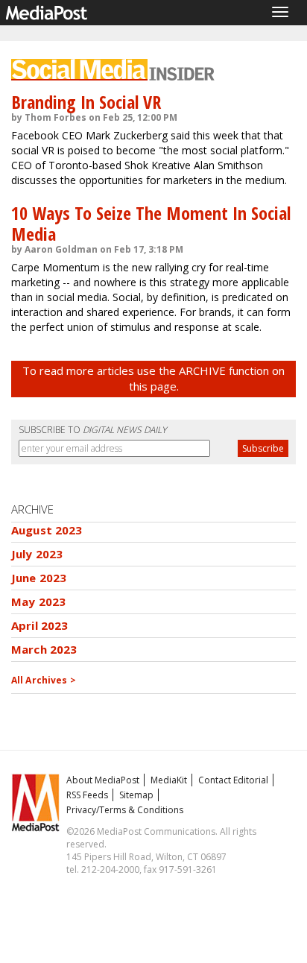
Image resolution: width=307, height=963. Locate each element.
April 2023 (40, 625)
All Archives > (43, 680)
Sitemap (136, 795)
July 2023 (37, 553)
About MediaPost (102, 780)
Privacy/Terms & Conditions (124, 809)
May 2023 (38, 601)
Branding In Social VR (86, 101)
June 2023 (38, 577)
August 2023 (47, 529)
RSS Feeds (87, 795)
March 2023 (44, 649)
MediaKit (169, 780)
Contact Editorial (233, 780)
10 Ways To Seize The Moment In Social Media (151, 223)
